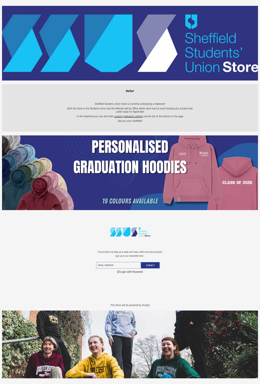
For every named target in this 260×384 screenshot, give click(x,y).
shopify (146, 305)
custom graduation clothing (128, 116)
